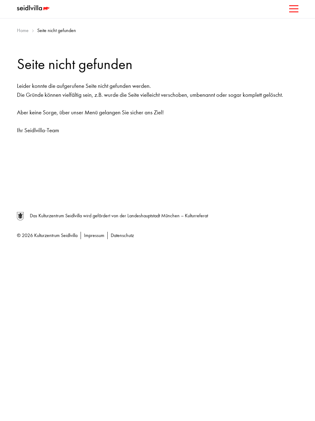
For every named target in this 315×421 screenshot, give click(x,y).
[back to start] (34, 9)
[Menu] (293, 10)
